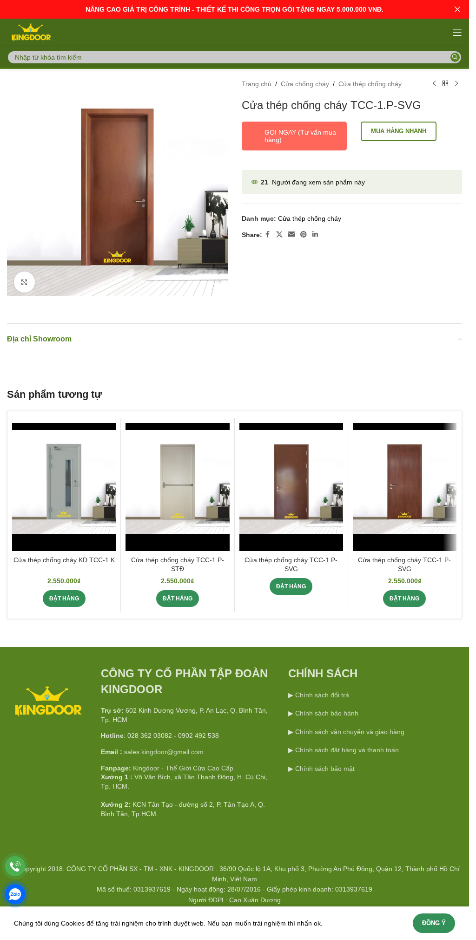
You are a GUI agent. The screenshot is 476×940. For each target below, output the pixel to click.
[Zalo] (15, 894)
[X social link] (279, 234)
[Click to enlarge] (24, 278)
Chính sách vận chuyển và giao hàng (349, 728)
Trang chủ (256, 84)
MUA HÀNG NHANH (398, 131)
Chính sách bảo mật (325, 765)
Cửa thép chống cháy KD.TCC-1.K (64, 556)
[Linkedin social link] (315, 234)
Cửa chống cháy (305, 84)
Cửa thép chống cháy (370, 84)
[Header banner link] (234, 9)
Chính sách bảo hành (325, 709)
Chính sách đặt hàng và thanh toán (347, 746)
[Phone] (15, 866)
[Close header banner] (457, 9)
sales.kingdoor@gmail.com (164, 748)
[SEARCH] (455, 57)
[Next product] (456, 83)
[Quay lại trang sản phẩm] (445, 83)
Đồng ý (434, 923)
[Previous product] (434, 83)
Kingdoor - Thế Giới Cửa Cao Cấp (183, 764)
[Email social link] (291, 234)
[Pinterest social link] (304, 234)
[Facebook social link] (267, 234)
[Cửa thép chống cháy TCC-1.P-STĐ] (177, 483)
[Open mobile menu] (457, 32)
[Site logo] (30, 32)
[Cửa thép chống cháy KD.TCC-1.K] (64, 483)
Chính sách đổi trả (321, 691)
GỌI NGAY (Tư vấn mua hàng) (300, 136)
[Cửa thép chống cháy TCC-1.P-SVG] (291, 483)
